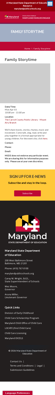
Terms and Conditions (22, 365)
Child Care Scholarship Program (22, 318)
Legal (40, 365)
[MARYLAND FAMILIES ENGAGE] (27, 16)
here (45, 138)
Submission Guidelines (22, 369)
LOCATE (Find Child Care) (18, 328)
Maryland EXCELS (14, 338)
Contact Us (16, 361)
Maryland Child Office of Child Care (23, 323)
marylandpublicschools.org (27, 8)
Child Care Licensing (15, 333)
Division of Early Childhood (19, 313)
